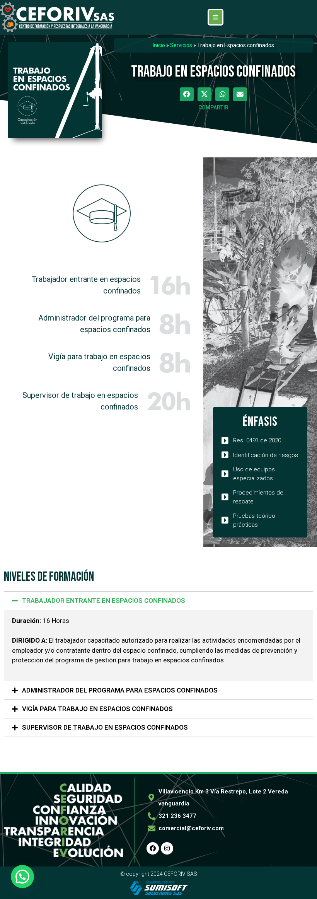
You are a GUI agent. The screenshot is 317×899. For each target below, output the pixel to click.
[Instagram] (167, 848)
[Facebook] (153, 848)
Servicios (181, 45)
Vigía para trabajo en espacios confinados (97, 709)
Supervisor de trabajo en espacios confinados (105, 727)
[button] (187, 94)
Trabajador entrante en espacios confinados (103, 600)
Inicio (159, 45)
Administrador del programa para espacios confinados (120, 690)
